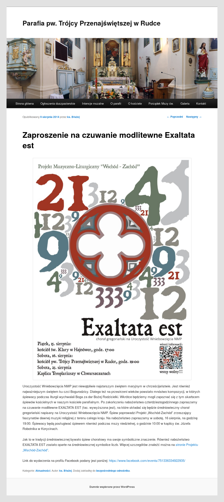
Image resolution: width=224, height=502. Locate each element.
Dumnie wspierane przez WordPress (112, 487)
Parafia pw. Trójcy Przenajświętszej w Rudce (92, 23)
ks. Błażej (73, 117)
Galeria (184, 103)
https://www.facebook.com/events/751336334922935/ (147, 460)
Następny (193, 117)
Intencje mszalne (93, 103)
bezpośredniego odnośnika (113, 471)
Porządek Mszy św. (161, 103)
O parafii (115, 103)
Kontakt (201, 103)
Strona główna (25, 103)
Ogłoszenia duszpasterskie (57, 103)
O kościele (135, 103)
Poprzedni (175, 117)
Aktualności (42, 471)
